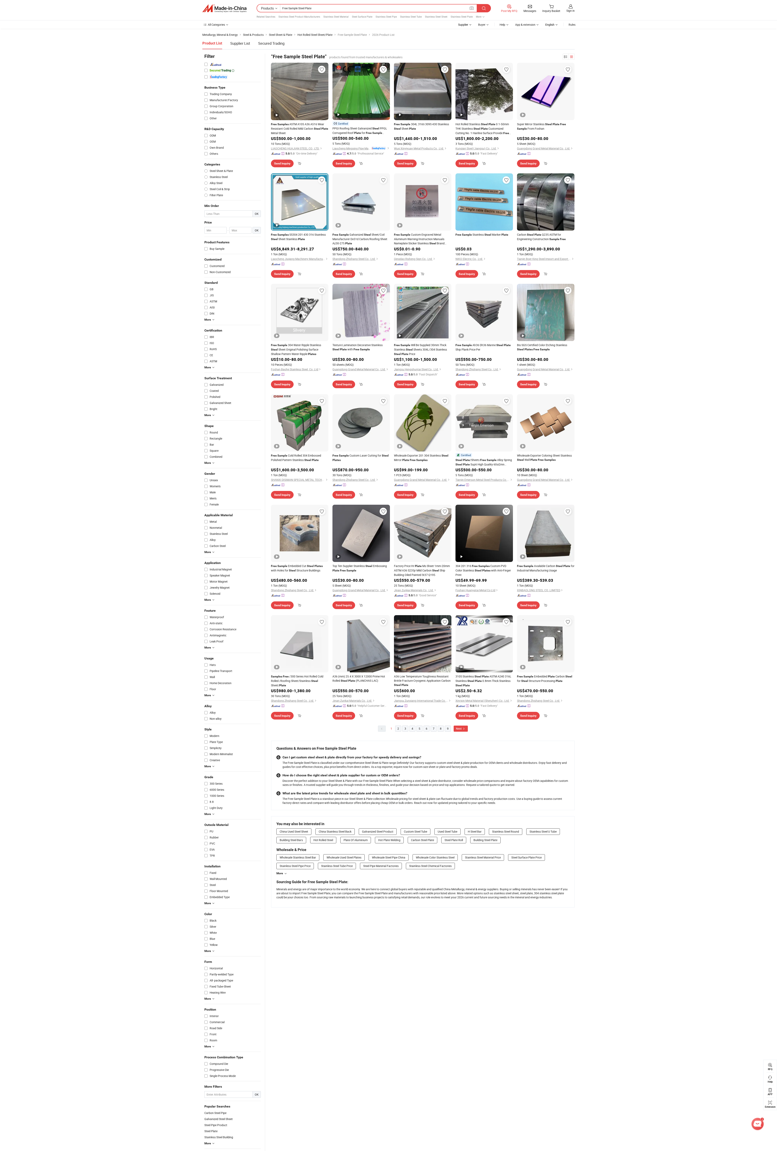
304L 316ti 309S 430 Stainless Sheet (421, 126)
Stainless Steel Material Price (483, 857)
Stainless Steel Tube (411, 16)
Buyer (481, 24)
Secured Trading (271, 43)
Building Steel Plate (485, 840)
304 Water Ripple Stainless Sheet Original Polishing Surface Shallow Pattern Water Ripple (296, 349)
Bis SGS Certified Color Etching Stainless (542, 347)
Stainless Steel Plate (462, 16)
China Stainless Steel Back (335, 831)
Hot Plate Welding (389, 840)
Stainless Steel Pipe (386, 16)
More (279, 873)
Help (502, 24)
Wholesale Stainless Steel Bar (298, 857)
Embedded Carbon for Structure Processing (544, 678)
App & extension (525, 24)
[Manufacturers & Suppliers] (224, 8)
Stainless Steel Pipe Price (295, 866)
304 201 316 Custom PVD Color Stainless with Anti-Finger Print (483, 570)
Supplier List (240, 43)
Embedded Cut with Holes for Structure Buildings (297, 568)
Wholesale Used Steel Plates (344, 857)
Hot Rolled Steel (323, 840)
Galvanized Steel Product (377, 831)
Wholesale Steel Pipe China (388, 857)
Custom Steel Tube (415, 831)
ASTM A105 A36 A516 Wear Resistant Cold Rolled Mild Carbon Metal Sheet (299, 128)
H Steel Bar (475, 831)
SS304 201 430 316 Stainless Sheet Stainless (298, 237)
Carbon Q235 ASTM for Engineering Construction (541, 237)
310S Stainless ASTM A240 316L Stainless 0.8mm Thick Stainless (483, 680)
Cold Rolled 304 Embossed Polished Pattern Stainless (296, 458)
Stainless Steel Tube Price (337, 866)
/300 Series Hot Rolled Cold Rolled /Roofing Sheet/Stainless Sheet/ (297, 680)
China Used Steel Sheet (294, 831)
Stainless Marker (481, 234)
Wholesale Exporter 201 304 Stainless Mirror (421, 458)
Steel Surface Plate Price (526, 857)
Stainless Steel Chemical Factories (430, 866)
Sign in (570, 11)
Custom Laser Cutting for (360, 458)
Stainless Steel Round (505, 831)
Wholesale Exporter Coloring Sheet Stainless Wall (544, 458)
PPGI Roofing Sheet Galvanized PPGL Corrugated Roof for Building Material (359, 130)
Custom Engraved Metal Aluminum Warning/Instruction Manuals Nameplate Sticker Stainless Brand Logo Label (419, 239)
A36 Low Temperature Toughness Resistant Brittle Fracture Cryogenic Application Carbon (422, 680)
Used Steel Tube (447, 831)
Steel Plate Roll (454, 840)
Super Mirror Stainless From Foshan (541, 126)
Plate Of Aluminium (356, 840)
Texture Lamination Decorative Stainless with (357, 347)
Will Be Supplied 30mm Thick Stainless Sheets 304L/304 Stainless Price (420, 349)
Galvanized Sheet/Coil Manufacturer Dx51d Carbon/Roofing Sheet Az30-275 (359, 239)
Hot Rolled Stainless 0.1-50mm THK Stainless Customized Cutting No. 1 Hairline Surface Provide (482, 128)
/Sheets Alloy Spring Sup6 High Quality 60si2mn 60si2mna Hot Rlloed (483, 462)
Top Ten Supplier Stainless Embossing (359, 568)
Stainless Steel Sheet (436, 16)
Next (459, 728)
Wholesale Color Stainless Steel (435, 857)
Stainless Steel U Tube (543, 831)
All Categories (216, 24)
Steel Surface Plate (362, 16)
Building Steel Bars (291, 840)
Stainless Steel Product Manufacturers (299, 16)
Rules (572, 24)
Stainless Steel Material (336, 16)
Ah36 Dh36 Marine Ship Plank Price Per (483, 347)
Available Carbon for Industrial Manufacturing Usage (545, 568)
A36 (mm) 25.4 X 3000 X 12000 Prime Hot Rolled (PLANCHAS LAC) (358, 678)
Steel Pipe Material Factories (381, 866)
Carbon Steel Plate (422, 840)
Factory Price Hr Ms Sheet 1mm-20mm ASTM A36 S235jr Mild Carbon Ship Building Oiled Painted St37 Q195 (422, 570)
